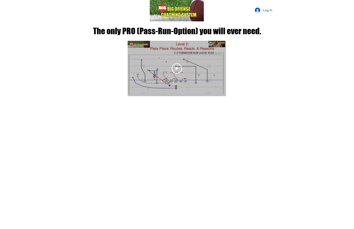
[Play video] (177, 68)
